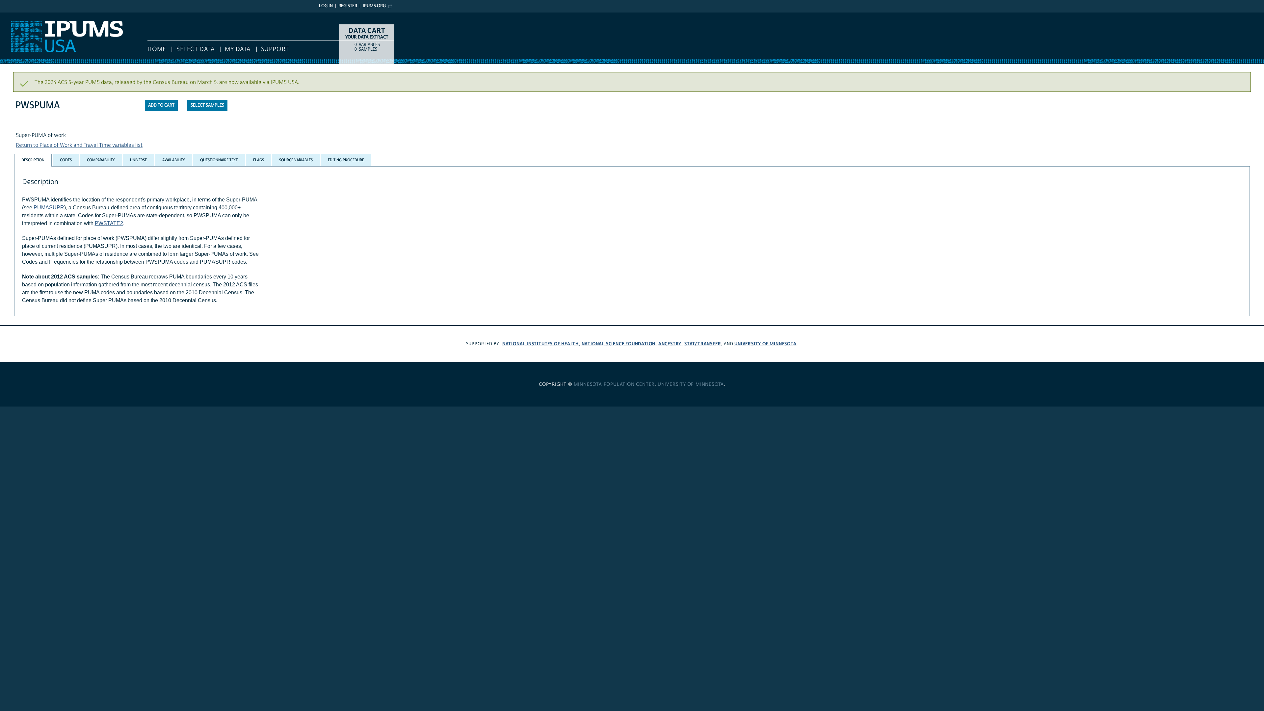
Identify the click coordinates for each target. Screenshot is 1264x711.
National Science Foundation (619, 344)
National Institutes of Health (540, 344)
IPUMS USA (13, 16)
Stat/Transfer (702, 344)
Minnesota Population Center (614, 384)
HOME (156, 49)
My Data (237, 49)
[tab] (33, 160)
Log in (326, 6)
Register (347, 6)
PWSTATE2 (109, 223)
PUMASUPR (49, 207)
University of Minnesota (765, 344)
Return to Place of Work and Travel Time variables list (79, 145)
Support (275, 49)
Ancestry (669, 344)
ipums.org (374, 6)
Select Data (195, 49)
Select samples (207, 105)
